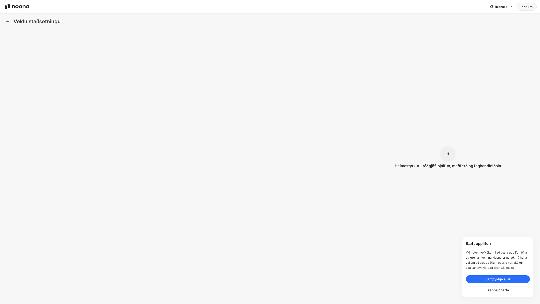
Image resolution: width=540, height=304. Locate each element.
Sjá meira (507, 267)
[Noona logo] (17, 6)
